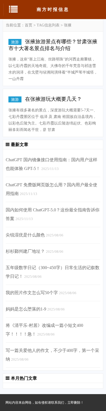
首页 (28, 25)
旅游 (15, 42)
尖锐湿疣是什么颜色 (25, 235)
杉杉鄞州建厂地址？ (25, 251)
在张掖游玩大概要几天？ (53, 99)
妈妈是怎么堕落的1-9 (26, 309)
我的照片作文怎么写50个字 (32, 292)
